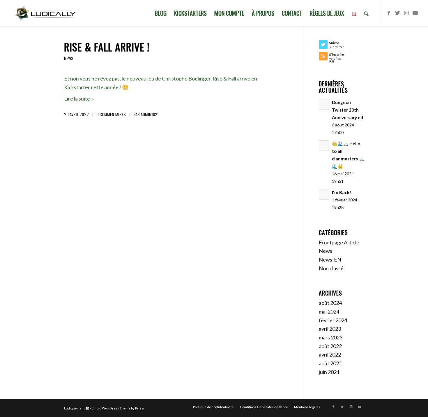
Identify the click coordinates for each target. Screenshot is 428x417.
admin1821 (150, 114)
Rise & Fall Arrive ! (107, 46)
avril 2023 (330, 328)
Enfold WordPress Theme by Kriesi (118, 408)
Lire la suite (77, 98)
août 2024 (330, 303)
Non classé (331, 268)
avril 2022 (330, 354)
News (68, 58)
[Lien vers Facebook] (389, 12)
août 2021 (330, 363)
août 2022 (330, 346)
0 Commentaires (111, 114)
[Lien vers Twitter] (397, 12)
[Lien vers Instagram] (406, 12)
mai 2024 (329, 311)
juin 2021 (329, 372)
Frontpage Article (339, 242)
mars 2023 (330, 337)
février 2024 (333, 320)
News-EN (330, 259)
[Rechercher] (366, 13)
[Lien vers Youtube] (415, 12)
